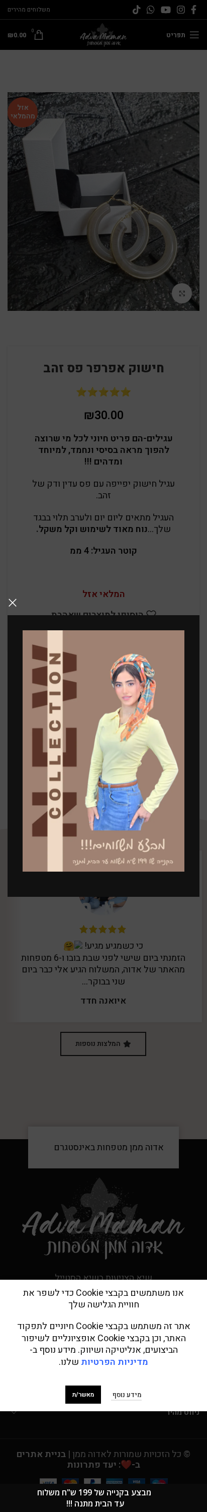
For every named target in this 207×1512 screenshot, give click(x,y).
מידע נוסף (126, 1395)
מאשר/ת (83, 1394)
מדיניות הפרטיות (114, 1362)
